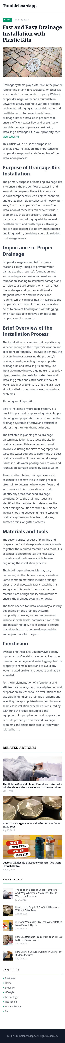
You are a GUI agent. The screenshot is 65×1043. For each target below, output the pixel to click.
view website (11, 136)
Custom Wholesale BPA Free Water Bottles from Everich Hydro (38, 923)
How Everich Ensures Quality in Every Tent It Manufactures (38, 953)
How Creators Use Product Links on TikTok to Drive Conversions (38, 938)
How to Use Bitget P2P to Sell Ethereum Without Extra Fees (37, 908)
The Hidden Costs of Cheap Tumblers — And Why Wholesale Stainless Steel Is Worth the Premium (32, 786)
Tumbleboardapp (20, 6)
